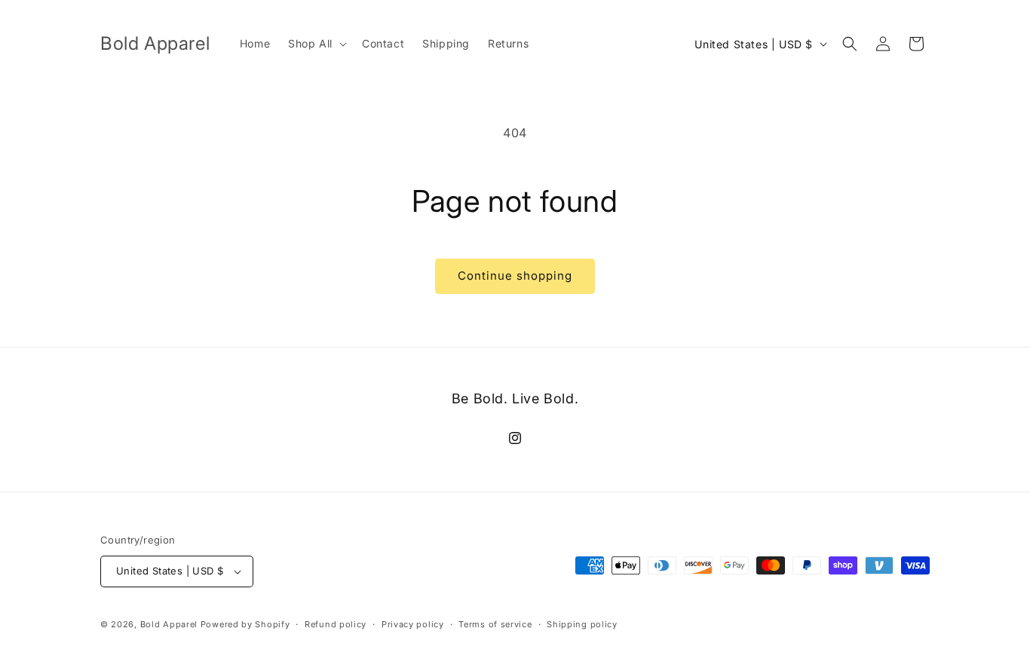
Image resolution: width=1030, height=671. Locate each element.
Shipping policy (582, 624)
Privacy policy (413, 624)
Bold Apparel (170, 624)
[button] (316, 44)
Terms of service (495, 624)
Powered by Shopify (245, 624)
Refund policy (335, 624)
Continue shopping (515, 275)
